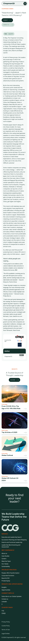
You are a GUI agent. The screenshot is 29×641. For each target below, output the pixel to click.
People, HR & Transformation (10, 573)
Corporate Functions (8, 575)
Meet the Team (6, 561)
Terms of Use (6, 629)
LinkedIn (4, 601)
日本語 (3, 613)
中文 (3, 611)
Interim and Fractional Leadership (12, 542)
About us (4, 553)
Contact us (6, 24)
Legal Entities (6, 633)
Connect (5, 20)
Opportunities (6, 590)
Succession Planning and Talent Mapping (14, 540)
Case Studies (5, 556)
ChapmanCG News (7, 8)
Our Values (5, 564)
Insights (4, 587)
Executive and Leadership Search (12, 537)
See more (12, 380)
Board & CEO (6, 578)
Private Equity (6, 581)
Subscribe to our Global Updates (12, 596)
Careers (4, 559)
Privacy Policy (6, 622)
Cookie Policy (6, 626)
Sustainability (6, 566)
